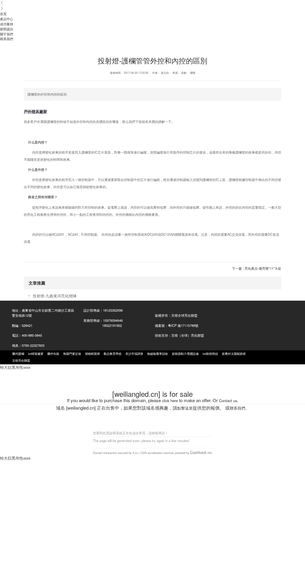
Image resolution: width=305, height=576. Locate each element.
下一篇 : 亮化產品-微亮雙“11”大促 (256, 268)
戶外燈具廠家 (35, 111)
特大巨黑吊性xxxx (15, 367)
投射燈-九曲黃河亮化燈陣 (55, 296)
